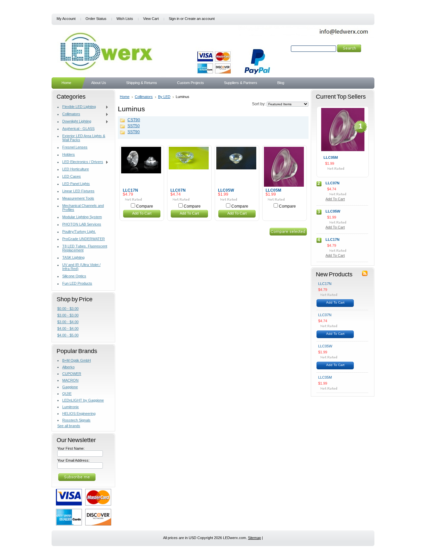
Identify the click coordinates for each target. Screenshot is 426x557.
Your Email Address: (73, 460)
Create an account (200, 19)
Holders (68, 154)
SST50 (133, 126)
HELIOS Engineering (79, 414)
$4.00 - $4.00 (68, 328)
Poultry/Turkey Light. (79, 231)
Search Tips (336, 56)
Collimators (68, 114)
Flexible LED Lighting (76, 107)
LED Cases (71, 176)
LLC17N (130, 190)
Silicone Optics (74, 276)
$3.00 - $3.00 (68, 315)
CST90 (133, 120)
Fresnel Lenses (75, 147)
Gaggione (70, 387)
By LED (164, 97)
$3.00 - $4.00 (68, 322)
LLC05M (273, 190)
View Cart (151, 19)
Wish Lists (124, 19)
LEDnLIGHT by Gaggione (83, 400)
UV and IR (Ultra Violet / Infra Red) (81, 267)
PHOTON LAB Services (81, 224)
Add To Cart (141, 213)
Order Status (96, 19)
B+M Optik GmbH (76, 360)
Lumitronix (70, 407)
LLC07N (178, 190)
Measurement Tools (78, 198)
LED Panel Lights (76, 184)
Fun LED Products (77, 283)
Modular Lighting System (82, 217)
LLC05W (226, 190)
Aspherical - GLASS (78, 129)
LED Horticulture (75, 169)
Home (124, 97)
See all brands (68, 426)
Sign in (174, 19)
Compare (144, 206)
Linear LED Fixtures (78, 191)
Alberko (68, 367)
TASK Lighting (73, 257)
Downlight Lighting (74, 121)
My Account (66, 19)
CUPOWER (71, 374)
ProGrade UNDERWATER (83, 239)
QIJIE (67, 394)
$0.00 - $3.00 (68, 309)
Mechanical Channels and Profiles (83, 208)
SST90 (133, 132)
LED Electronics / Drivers (80, 162)
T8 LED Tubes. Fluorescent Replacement (84, 248)
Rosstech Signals (76, 420)
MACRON (70, 380)
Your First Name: (71, 448)
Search (284, 48)
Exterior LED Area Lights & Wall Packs (83, 138)
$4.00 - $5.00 (68, 335)
